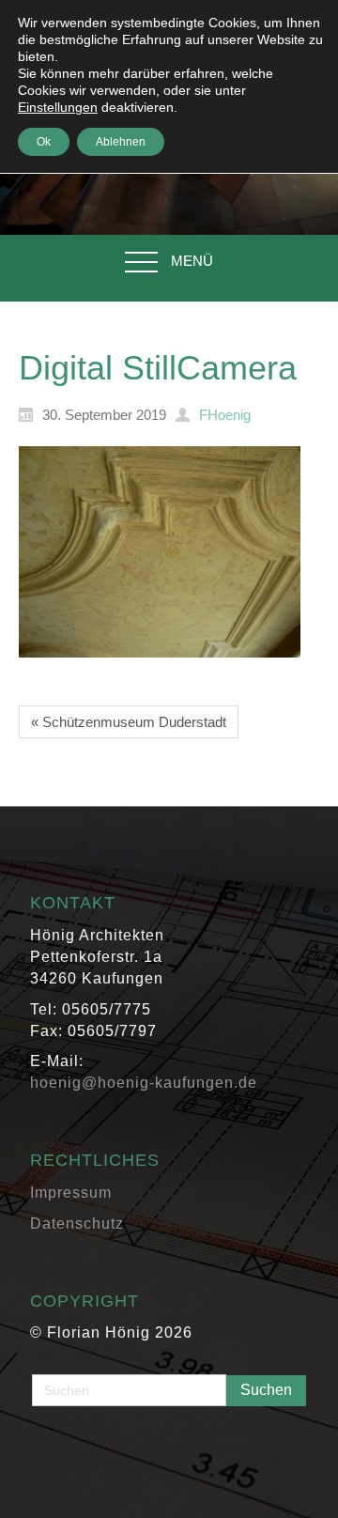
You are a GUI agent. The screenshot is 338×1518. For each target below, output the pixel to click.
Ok (44, 141)
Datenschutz (77, 1223)
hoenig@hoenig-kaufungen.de (143, 1083)
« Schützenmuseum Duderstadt (128, 722)
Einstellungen (58, 107)
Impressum (71, 1192)
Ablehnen (121, 141)
